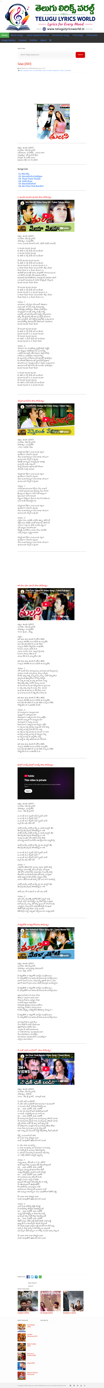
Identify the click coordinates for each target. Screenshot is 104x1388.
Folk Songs (78, 35)
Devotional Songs (60, 35)
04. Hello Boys (25, 181)
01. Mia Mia (23, 173)
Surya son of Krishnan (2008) (31, 1354)
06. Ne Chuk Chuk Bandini (31, 186)
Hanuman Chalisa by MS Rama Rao (32, 1373)
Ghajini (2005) (31, 1363)
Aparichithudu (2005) (31, 1326)
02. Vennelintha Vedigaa (30, 176)
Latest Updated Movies (37, 35)
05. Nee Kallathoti (27, 183)
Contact (22, 40)
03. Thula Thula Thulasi (29, 178)
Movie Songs (17, 35)
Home (5, 35)
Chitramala (91, 35)
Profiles (33, 40)
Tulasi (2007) (24, 64)
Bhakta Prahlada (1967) (31, 1345)
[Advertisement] (52, 89)
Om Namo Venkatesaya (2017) (32, 1335)
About (43, 40)
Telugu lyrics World (33, 1385)
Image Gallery (8, 40)
